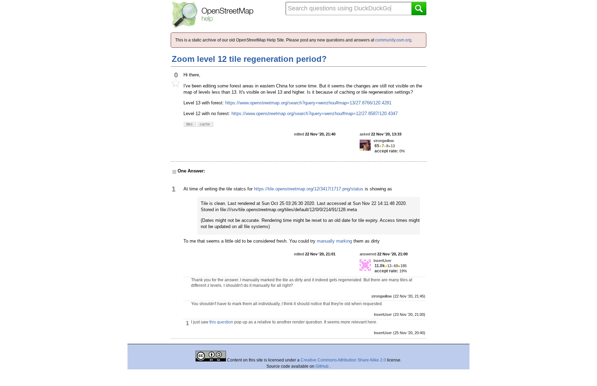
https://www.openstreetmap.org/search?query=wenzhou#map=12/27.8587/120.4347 (314, 113)
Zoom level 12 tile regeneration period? (249, 59)
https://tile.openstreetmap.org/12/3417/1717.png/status (308, 188)
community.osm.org (393, 40)
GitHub (322, 366)
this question (221, 322)
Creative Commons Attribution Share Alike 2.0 (343, 360)
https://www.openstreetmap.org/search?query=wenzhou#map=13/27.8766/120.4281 (308, 102)
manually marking (334, 241)
